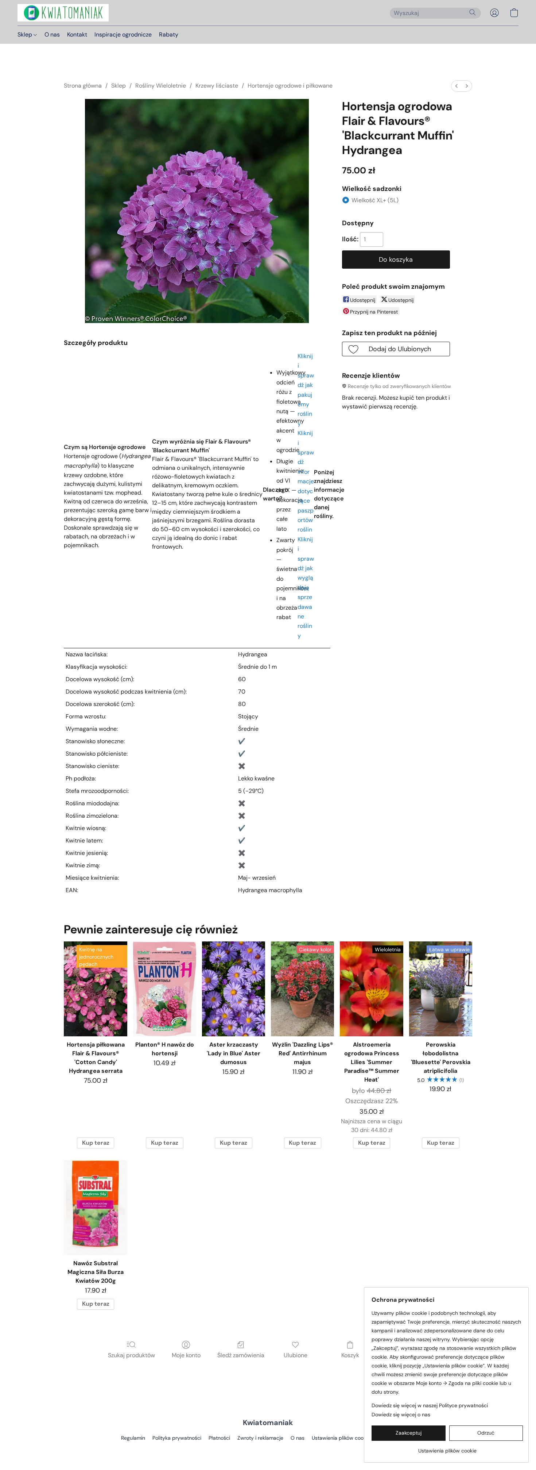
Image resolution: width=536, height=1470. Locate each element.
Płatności (219, 1438)
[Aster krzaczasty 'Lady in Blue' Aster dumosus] (233, 988)
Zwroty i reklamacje (260, 1438)
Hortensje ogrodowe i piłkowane (290, 85)
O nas (52, 34)
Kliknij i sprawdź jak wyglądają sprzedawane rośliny (306, 588)
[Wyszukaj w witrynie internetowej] (472, 12)
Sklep (26, 34)
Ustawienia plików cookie (341, 1438)
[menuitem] (456, 86)
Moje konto (186, 1355)
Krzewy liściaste (216, 85)
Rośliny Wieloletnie (160, 85)
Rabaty (168, 34)
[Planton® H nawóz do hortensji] (164, 988)
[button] (63, 13)
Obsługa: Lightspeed (268, 1450)
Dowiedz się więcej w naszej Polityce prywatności (430, 1405)
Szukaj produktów (131, 1355)
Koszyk (350, 1355)
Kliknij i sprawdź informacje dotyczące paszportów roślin (306, 481)
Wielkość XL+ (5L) (375, 200)
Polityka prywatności (176, 1438)
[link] (447, 1448)
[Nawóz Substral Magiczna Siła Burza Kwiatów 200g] (95, 1207)
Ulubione (295, 1355)
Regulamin (133, 1438)
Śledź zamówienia (240, 1355)
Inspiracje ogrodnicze (123, 34)
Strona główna (83, 85)
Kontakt (77, 34)
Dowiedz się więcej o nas (401, 1414)
